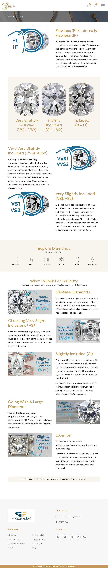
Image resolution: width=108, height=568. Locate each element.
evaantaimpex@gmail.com (70, 517)
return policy (13, 539)
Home (11, 16)
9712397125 (63, 522)
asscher (46, 264)
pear (31, 264)
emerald (15, 264)
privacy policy (38, 535)
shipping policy (39, 539)
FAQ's (10, 547)
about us (12, 535)
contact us (37, 543)
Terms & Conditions (16, 543)
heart (61, 264)
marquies (92, 264)
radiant (77, 264)
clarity (20, 16)
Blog (34, 547)
